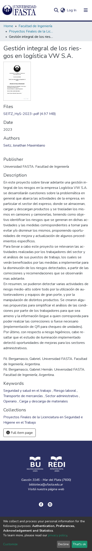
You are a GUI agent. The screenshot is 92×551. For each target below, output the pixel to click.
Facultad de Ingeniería (35, 26)
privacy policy (57, 535)
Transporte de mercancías (23, 396)
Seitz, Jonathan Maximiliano (24, 145)
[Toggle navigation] (85, 10)
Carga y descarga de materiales (43, 401)
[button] (62, 10)
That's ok (79, 544)
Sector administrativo (62, 396)
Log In (72, 10)
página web (56, 489)
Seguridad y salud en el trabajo (27, 390)
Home (8, 26)
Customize (10, 544)
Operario (10, 401)
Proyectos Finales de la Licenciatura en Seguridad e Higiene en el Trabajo (31, 31)
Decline (63, 544)
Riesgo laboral (65, 390)
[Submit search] (56, 10)
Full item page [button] (21, 432)
